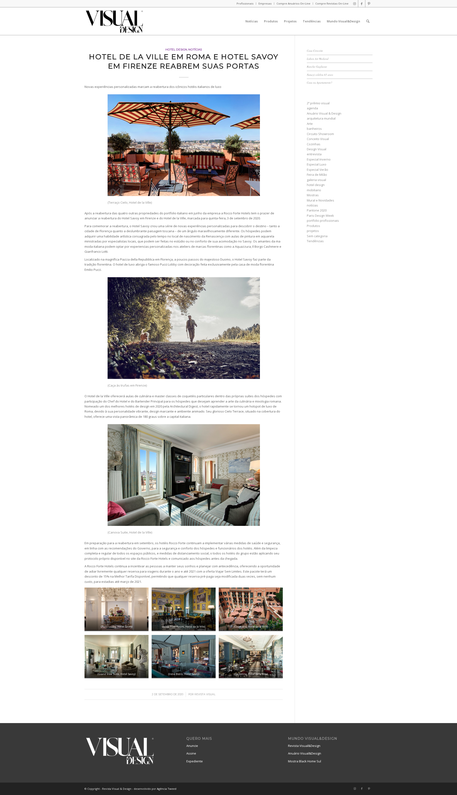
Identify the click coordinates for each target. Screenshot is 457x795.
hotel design (176, 49)
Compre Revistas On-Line (331, 3)
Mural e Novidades (320, 200)
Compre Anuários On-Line (293, 3)
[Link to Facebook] (361, 3)
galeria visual (316, 180)
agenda (312, 108)
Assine (191, 753)
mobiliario (314, 190)
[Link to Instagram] (354, 3)
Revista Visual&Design (304, 746)
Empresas (265, 3)
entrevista (314, 154)
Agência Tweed (166, 788)
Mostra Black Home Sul (304, 761)
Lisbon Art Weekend (317, 58)
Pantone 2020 (317, 210)
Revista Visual (204, 694)
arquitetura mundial (321, 118)
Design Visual (316, 149)
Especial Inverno (319, 159)
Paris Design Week (320, 215)
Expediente (194, 761)
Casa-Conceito (315, 50)
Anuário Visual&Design (304, 753)
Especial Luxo (316, 164)
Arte (310, 123)
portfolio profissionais (323, 220)
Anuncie (192, 746)
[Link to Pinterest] (369, 3)
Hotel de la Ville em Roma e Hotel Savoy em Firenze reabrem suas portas (183, 61)
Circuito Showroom (320, 134)
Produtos (313, 226)
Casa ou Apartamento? (319, 82)
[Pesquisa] (368, 21)
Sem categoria (317, 236)
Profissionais (245, 3)
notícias (195, 49)
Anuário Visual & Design (324, 113)
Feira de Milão (317, 174)
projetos (313, 231)
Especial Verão (317, 169)
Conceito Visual (318, 139)
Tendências (315, 241)
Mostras (313, 195)
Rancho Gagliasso (317, 66)
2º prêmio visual (318, 103)
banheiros (314, 128)
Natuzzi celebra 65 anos (320, 74)
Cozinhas (313, 144)
